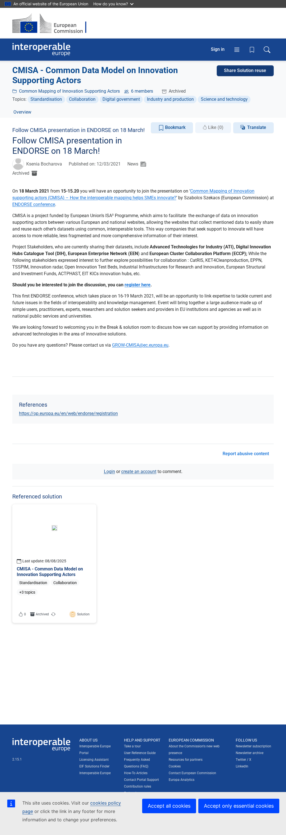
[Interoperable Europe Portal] (41, 49)
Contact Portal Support (141, 780)
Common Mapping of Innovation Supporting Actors (69, 91)
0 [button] (25, 614)
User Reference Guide (140, 753)
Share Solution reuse (245, 70)
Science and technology (224, 99)
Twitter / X (243, 760)
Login (109, 471)
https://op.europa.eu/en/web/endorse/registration (68, 413)
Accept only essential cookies (239, 806)
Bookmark (174, 127)
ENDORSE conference (33, 204)
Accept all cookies (169, 806)
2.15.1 (17, 759)
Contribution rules (137, 786)
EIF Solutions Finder (94, 766)
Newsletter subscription (253, 746)
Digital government (121, 99)
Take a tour (132, 746)
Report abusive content (246, 453)
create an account (138, 471)
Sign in (218, 49)
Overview (22, 112)
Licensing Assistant (94, 760)
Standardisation (46, 99)
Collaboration (82, 99)
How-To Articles (135, 773)
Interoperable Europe (95, 773)
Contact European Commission (192, 773)
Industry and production (170, 99)
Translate (256, 127)
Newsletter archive (249, 753)
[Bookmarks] (252, 49)
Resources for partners (185, 760)
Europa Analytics (181, 780)
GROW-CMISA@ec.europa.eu (140, 345)
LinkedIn (242, 766)
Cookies (175, 766)
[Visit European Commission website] (52, 23)
